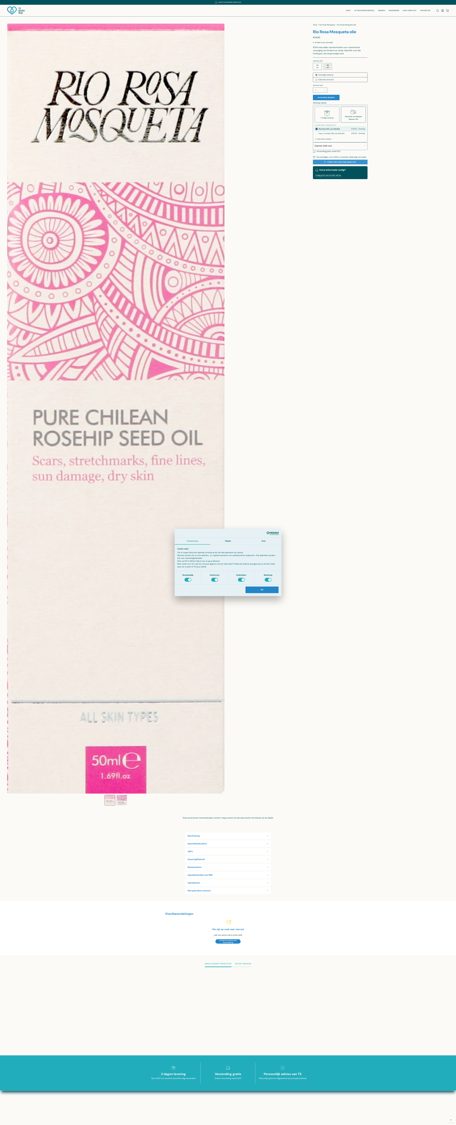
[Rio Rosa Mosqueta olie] (109, 800)
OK (262, 590)
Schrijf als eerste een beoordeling (228, 941)
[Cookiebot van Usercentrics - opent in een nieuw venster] (268, 533)
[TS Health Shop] (16, 11)
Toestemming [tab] (192, 541)
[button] (437, 10)
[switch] (214, 580)
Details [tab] (228, 541)
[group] (228, 2)
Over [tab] (264, 541)
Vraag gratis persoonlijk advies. (328, 175)
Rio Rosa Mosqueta (327, 25)
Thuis (315, 25)
